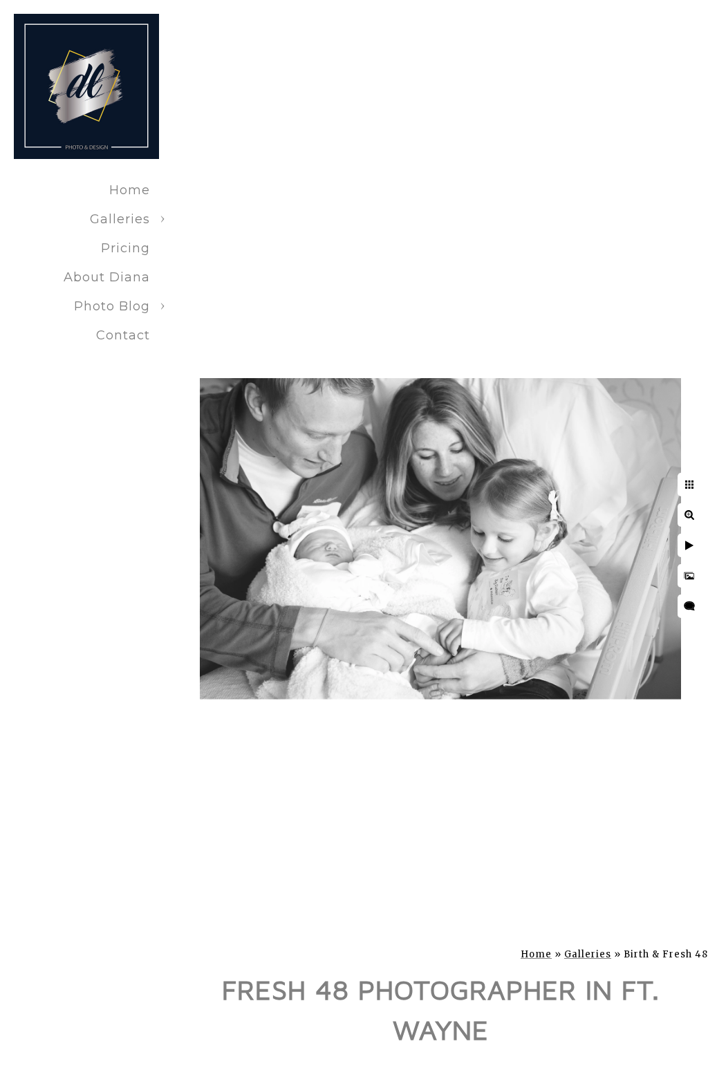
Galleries (120, 219)
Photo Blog (112, 306)
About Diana (107, 277)
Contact (123, 335)
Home (129, 190)
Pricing (125, 248)
